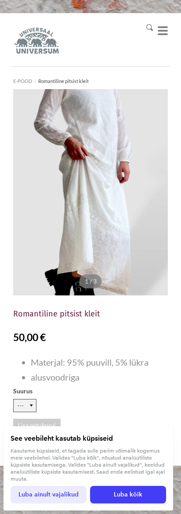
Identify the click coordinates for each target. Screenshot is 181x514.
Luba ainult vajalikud (48, 494)
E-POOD (22, 81)
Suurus (23, 391)
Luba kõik (128, 494)
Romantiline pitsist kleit (63, 81)
